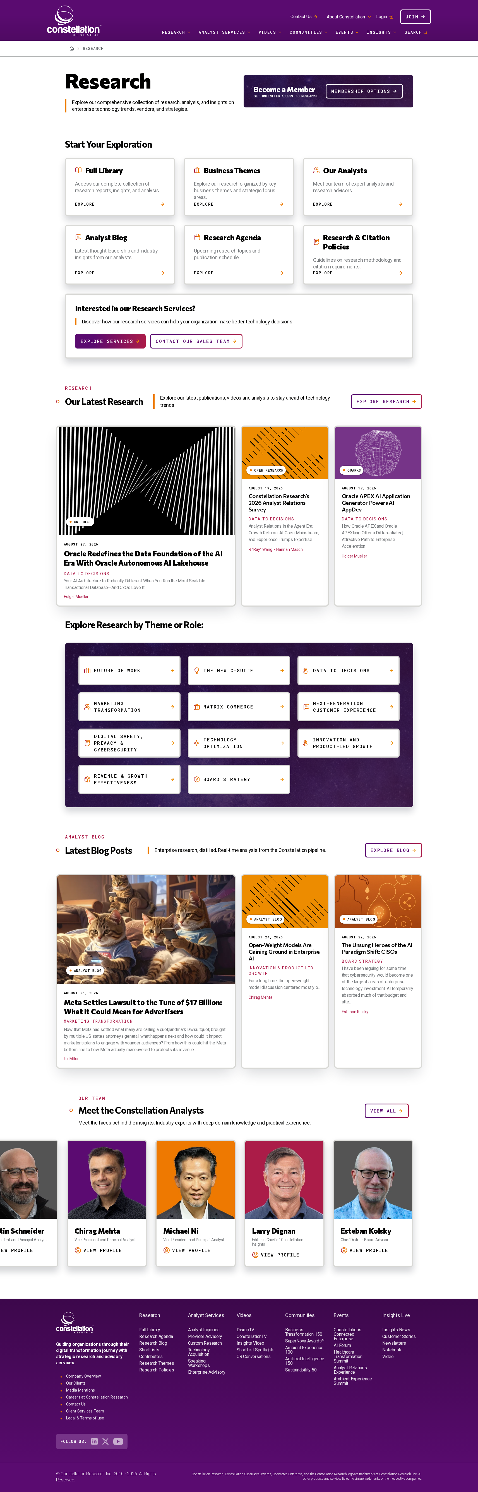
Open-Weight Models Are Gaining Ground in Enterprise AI (284, 951)
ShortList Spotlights (256, 1349)
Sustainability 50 (301, 1370)
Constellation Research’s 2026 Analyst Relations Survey (279, 502)
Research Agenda (156, 1336)
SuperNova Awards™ (305, 1341)
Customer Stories (399, 1336)
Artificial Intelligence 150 (304, 1361)
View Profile (102, 1250)
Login (381, 17)
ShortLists (149, 1349)
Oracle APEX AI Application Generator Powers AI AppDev (376, 502)
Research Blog (153, 1343)
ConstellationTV (252, 1336)
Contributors (151, 1356)
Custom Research (205, 1343)
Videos (267, 32)
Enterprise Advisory (206, 1372)
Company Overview (83, 1376)
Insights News (396, 1329)
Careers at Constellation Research (97, 1397)
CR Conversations (254, 1356)
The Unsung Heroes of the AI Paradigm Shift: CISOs (377, 948)
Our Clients (76, 1383)
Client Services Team (85, 1411)
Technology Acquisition (199, 1352)
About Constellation (346, 17)
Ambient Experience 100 (304, 1350)
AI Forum (342, 1345)
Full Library (149, 1329)
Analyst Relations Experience (350, 1370)
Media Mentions (80, 1390)
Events (345, 32)
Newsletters (394, 1343)
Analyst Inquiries (204, 1329)
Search (413, 32)
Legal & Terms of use (85, 1418)
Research (173, 32)
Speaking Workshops (199, 1363)
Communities (306, 32)
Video (387, 1356)
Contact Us (301, 16)
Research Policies (156, 1370)
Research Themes (156, 1363)
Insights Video (250, 1343)
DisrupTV (245, 1329)
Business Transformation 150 (303, 1332)
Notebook (391, 1349)
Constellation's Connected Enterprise (347, 1334)
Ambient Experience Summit (353, 1381)
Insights (379, 32)
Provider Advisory (205, 1336)
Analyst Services (222, 32)
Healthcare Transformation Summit (348, 1356)
